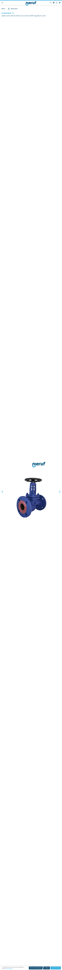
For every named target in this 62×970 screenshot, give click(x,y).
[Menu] (2, 3)
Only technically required (35, 968)
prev (3, 492)
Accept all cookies (55, 968)
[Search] (50, 2)
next (59, 492)
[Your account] (56, 2)
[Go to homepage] (31, 3)
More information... (9, 968)
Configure (46, 968)
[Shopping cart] (59, 2)
